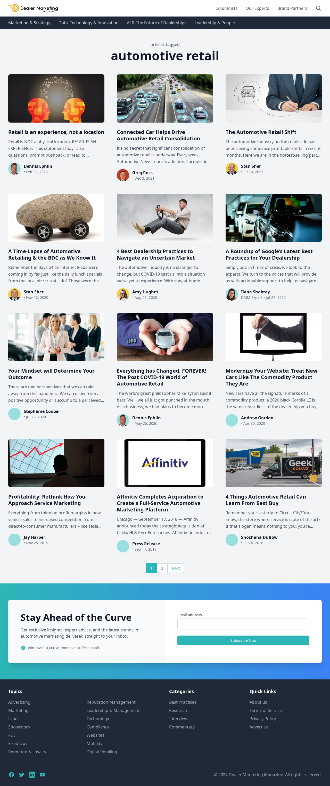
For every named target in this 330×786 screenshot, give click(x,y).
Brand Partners (292, 8)
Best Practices (182, 702)
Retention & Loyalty (27, 752)
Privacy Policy (263, 718)
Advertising (19, 702)
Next (176, 568)
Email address (189, 614)
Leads (14, 718)
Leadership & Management (113, 710)
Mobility (94, 743)
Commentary (182, 727)
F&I (11, 735)
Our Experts (257, 8)
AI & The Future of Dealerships (156, 23)
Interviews (179, 718)
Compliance (98, 727)
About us (258, 702)
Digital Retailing (102, 752)
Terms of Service (266, 710)
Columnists (226, 8)
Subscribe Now (243, 640)
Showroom (19, 727)
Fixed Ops (17, 743)
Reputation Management (111, 702)
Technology (98, 718)
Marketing (18, 710)
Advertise (259, 727)
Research (178, 710)
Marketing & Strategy (29, 23)
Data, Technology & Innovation (89, 23)
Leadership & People (215, 23)
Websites (95, 735)
